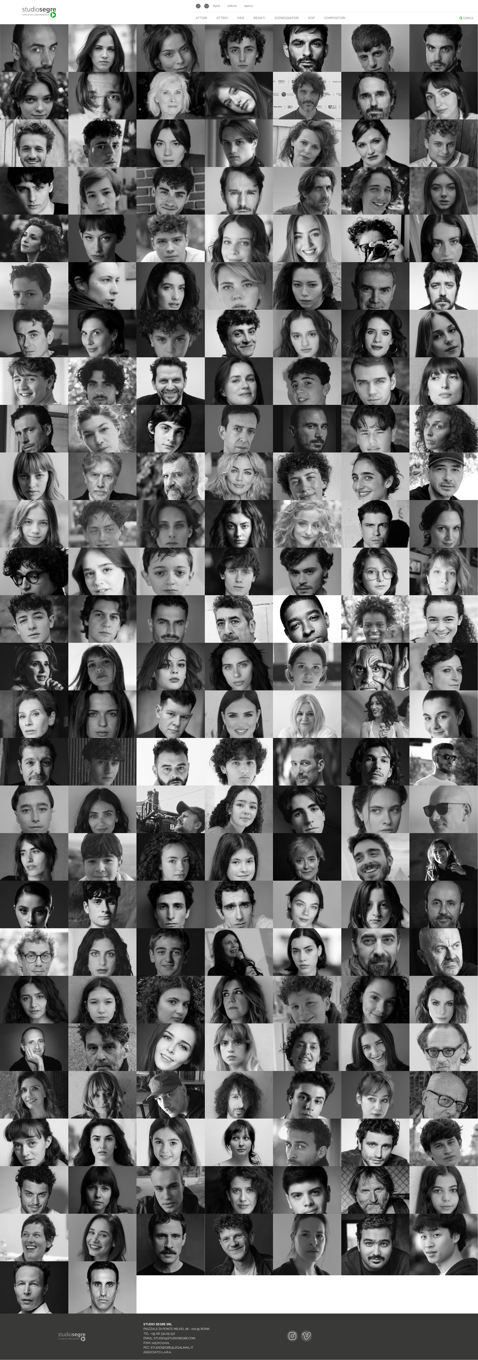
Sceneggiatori (286, 18)
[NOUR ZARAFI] (375, 1274)
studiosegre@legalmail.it (171, 1347)
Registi (259, 18)
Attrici (222, 18)
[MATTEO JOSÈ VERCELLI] (239, 1274)
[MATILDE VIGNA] (307, 1274)
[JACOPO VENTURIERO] (170, 1274)
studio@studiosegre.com (174, 1338)
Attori (201, 18)
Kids (240, 18)
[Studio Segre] (39, 12)
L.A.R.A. (167, 1352)
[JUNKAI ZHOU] (443, 1274)
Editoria (232, 5)
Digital (216, 5)
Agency (248, 5)
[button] (63, 26)
